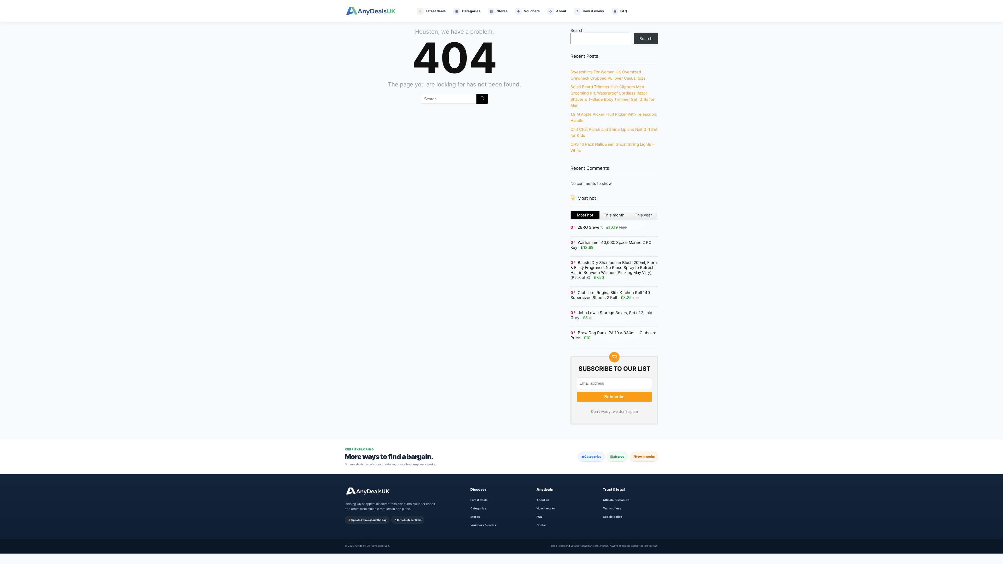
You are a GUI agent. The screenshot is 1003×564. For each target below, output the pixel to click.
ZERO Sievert (590, 227)
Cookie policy (612, 517)
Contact (542, 525)
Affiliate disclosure (616, 500)
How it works (644, 457)
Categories (591, 457)
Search (577, 30)
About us (543, 500)
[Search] (482, 99)
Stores (617, 457)
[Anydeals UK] (375, 11)
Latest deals (478, 500)
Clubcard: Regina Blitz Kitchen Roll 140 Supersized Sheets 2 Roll (610, 295)
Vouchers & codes (483, 525)
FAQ (539, 517)
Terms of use (612, 508)
